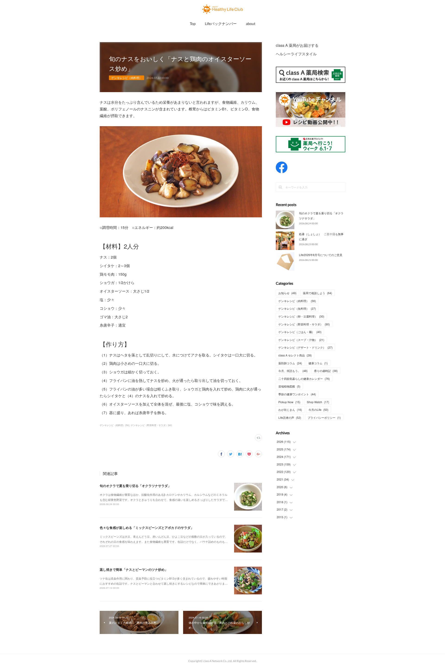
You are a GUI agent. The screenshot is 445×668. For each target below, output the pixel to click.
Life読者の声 (289, 417)
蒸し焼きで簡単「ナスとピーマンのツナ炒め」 (134, 569)
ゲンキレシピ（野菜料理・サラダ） (304, 324)
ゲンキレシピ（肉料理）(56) (114, 425)
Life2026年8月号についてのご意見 (320, 255)
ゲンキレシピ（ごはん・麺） (299, 332)
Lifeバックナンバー (221, 23)
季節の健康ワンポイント (297, 394)
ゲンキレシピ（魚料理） (297, 308)
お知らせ (287, 293)
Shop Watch (318, 402)
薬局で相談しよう (317, 293)
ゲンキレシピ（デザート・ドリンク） (305, 347)
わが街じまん (290, 410)
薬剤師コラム (290, 363)
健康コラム (318, 363)
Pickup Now (289, 402)
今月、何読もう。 (293, 371)
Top (193, 23)
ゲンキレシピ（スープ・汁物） (301, 340)
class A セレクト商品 (295, 355)
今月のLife (318, 410)
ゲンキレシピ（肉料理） (126, 78)
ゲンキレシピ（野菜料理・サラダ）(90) (151, 425)
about (250, 23)
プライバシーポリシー (324, 417)
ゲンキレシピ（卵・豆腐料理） (301, 316)
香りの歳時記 (326, 371)
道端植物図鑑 (289, 386)
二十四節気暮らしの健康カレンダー (304, 379)
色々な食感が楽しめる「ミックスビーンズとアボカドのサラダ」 (147, 527)
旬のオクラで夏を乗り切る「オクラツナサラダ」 (135, 485)
